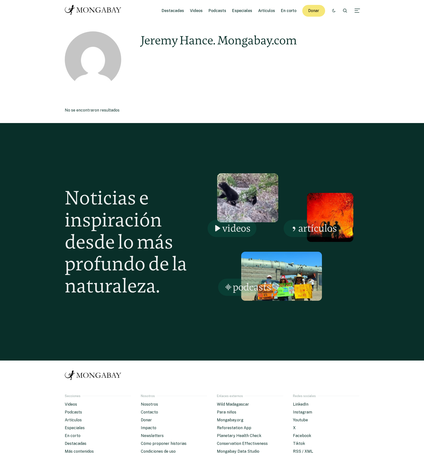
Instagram (302, 412)
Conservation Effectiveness (242, 443)
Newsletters (152, 435)
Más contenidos (79, 451)
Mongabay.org (230, 420)
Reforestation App (234, 427)
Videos (196, 10)
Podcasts (217, 10)
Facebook (302, 435)
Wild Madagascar (233, 404)
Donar (313, 10)
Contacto (149, 412)
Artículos (266, 10)
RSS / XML (303, 451)
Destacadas (173, 10)
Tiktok (299, 443)
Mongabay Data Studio (238, 451)
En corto (288, 10)
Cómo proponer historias (163, 443)
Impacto (148, 427)
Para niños (226, 412)
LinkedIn (300, 404)
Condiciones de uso (158, 451)
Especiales (242, 10)
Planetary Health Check (239, 435)
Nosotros (149, 404)
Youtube (300, 420)
